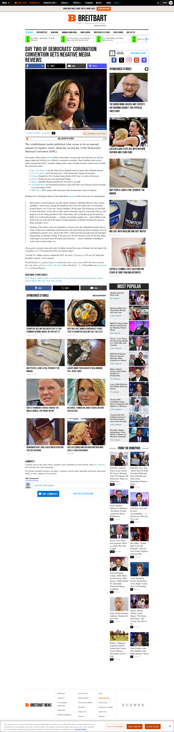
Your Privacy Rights (115, 726)
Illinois (100, 278)
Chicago (66, 278)
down (37, 250)
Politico (34, 176)
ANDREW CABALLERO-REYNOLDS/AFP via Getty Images (87, 128)
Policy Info (61, 710)
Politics (46, 278)
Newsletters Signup (106, 707)
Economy (89, 3)
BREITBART (92, 17)
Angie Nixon (85, 32)
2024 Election (30, 278)
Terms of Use (83, 693)
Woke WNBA (118, 32)
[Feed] (143, 705)
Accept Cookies (152, 726)
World (98, 3)
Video (109, 3)
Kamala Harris (31, 280)
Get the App (103, 703)
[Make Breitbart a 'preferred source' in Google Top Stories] (95, 133)
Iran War (54, 32)
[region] (87, 726)
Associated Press (38, 184)
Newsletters (35, 3)
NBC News (36, 190)
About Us (61, 698)
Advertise (81, 707)
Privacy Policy (83, 698)
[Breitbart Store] (116, 3)
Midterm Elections (102, 32)
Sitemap (102, 716)
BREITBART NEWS (40, 705)
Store (101, 693)
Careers (81, 716)
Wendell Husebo (33, 133)
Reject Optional (134, 726)
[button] (6, 3)
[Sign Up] (104, 9)
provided (49, 157)
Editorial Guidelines (65, 715)
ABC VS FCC (131, 32)
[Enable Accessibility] (171, 3)
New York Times (38, 170)
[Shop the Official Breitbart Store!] (139, 53)
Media (39, 278)
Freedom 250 (41, 32)
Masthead (61, 693)
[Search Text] (158, 3)
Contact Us (82, 712)
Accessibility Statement (62, 704)
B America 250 (49, 3)
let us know (99, 464)
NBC (39, 280)
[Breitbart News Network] (112, 53)
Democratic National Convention (84, 278)
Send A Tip (102, 712)
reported (72, 196)
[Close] (170, 726)
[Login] (164, 3)
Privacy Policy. (81, 729)
